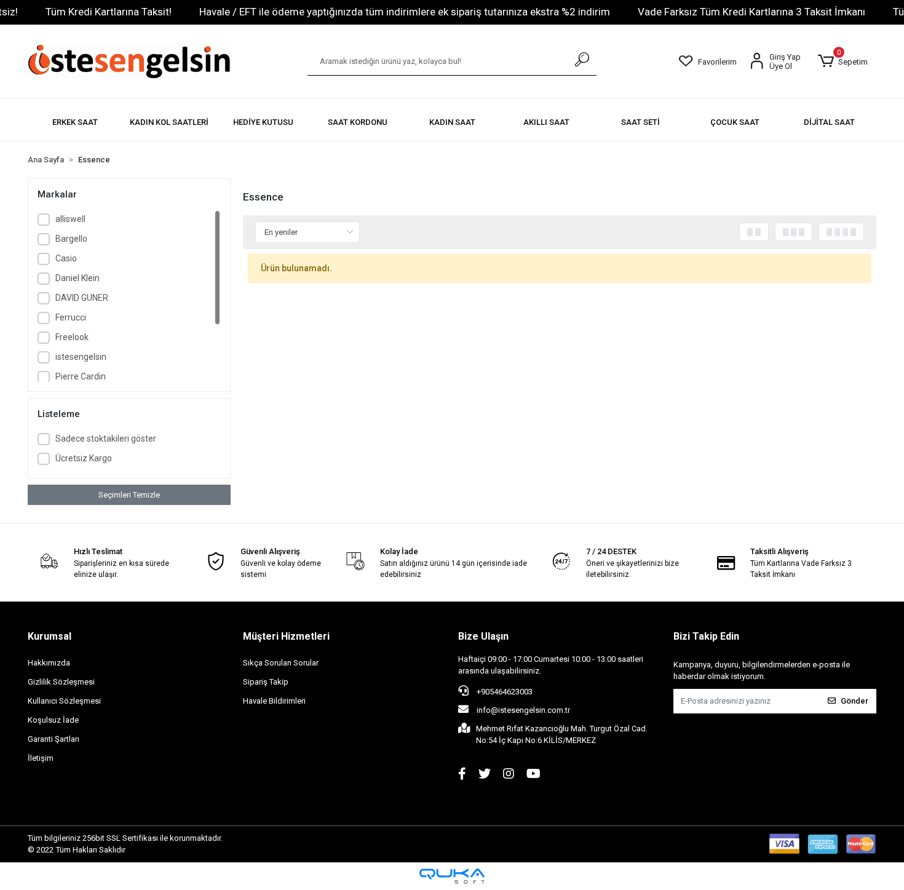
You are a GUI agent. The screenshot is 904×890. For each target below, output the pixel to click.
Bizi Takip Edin (706, 636)
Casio (66, 258)
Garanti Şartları (53, 739)
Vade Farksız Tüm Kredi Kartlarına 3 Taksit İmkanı (751, 12)
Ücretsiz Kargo (83, 458)
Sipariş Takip (265, 681)
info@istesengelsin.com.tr (523, 710)
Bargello (71, 239)
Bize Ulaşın (483, 636)
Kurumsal (49, 636)
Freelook (72, 337)
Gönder (854, 700)
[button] (842, 61)
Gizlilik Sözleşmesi (61, 681)
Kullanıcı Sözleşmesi (64, 700)
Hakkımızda (49, 662)
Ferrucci (70, 317)
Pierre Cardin (80, 376)
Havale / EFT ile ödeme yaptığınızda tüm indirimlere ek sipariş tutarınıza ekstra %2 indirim (404, 12)
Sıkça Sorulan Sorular (281, 662)
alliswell (70, 219)
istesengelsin (80, 357)
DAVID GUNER (81, 298)
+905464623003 (504, 691)
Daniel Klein (77, 278)
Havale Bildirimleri (274, 700)
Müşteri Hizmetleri (286, 636)
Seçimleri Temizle (129, 494)
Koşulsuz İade (53, 720)
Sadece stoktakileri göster (105, 438)
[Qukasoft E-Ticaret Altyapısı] (452, 876)
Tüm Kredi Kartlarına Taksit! (109, 12)
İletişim (41, 758)
